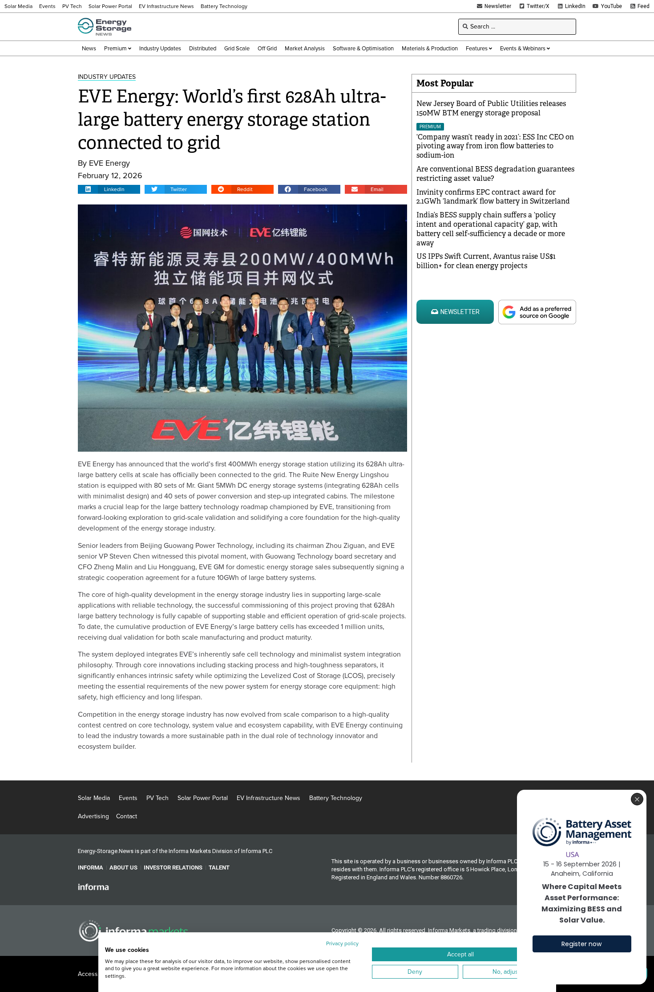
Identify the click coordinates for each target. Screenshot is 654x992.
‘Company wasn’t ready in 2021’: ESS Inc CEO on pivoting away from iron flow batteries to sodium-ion (495, 146)
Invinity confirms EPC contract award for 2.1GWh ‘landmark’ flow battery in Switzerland (493, 197)
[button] (109, 189)
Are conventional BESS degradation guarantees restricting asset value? (495, 173)
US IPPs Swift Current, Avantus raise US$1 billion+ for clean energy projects (486, 261)
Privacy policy (342, 943)
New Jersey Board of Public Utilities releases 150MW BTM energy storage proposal (491, 108)
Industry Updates (107, 77)
